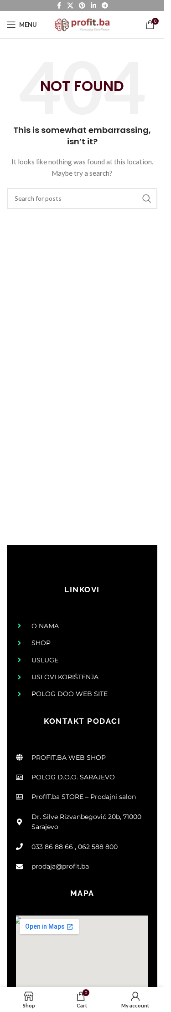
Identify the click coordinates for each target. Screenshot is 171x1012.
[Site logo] (82, 24)
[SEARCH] (146, 198)
